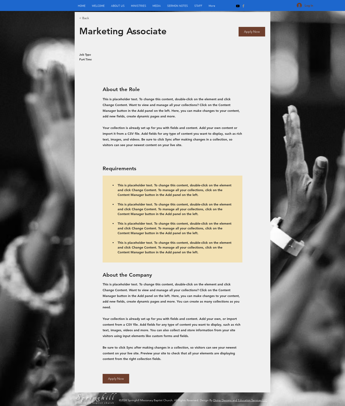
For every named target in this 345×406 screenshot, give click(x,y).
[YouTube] (238, 6)
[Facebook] (243, 6)
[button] (252, 31)
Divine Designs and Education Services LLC (240, 400)
